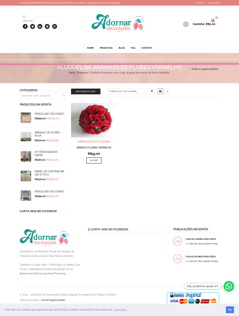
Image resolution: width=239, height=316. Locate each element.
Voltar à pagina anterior (204, 69)
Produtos (106, 48)
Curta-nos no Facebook (38, 211)
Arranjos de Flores (94, 141)
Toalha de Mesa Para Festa (200, 256)
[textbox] (43, 95)
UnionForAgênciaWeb (53, 300)
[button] (229, 286)
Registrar (214, 3)
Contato (146, 48)
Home (90, 48)
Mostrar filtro (86, 91)
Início (72, 72)
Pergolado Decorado (49, 113)
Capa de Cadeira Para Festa (200, 239)
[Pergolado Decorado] (26, 118)
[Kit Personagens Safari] (26, 156)
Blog (122, 48)
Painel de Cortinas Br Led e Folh (49, 173)
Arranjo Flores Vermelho (93, 147)
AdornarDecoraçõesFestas (43, 273)
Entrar (199, 3)
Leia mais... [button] (121, 309)
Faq (133, 48)
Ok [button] (230, 309)
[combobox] (43, 95)
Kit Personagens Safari (46, 154)
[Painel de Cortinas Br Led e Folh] (26, 176)
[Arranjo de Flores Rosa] (26, 137)
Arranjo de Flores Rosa (47, 134)
